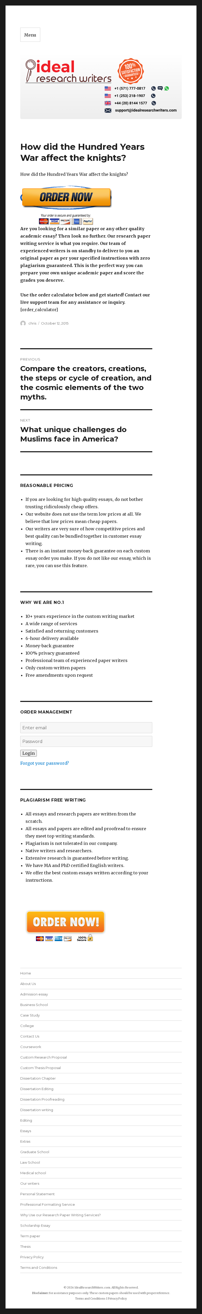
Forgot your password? (44, 763)
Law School (30, 1162)
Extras (25, 1141)
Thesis (25, 1246)
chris (32, 323)
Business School (34, 1005)
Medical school (33, 1173)
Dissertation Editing (36, 1089)
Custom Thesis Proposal (40, 1068)
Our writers (29, 1183)
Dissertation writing (36, 1110)
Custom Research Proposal (43, 1057)
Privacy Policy (32, 1257)
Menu (30, 35)
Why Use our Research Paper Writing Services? (60, 1215)
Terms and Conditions (38, 1267)
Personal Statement (37, 1194)
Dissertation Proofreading (42, 1099)
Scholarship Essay (35, 1225)
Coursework (30, 1047)
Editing (26, 1120)
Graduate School (34, 1152)
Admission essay (34, 994)
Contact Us (29, 1036)
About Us (28, 984)
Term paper (30, 1236)
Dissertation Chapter (38, 1078)
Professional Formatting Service (47, 1204)
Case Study (30, 1015)
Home (25, 973)
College (27, 1026)
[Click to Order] (86, 205)
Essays (25, 1131)
